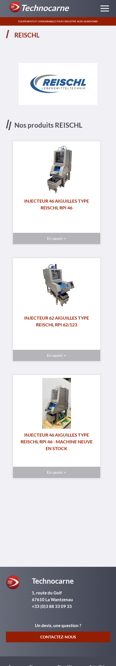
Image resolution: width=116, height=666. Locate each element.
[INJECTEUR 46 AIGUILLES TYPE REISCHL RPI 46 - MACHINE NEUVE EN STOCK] (56, 405)
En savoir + (56, 238)
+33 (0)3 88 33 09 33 (52, 606)
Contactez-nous (58, 636)
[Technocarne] (18, 582)
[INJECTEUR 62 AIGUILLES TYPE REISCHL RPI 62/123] (56, 288)
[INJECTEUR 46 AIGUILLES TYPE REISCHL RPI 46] (56, 171)
